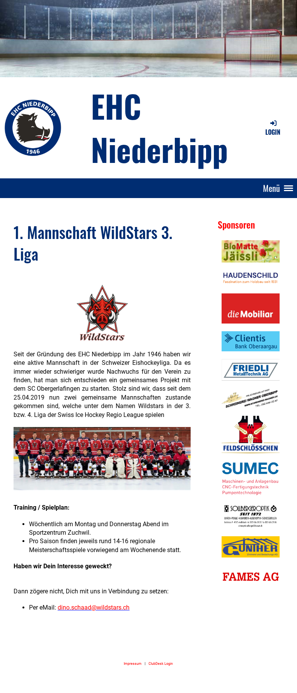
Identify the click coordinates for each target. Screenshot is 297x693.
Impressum (133, 663)
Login (272, 132)
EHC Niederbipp (159, 127)
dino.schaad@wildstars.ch (94, 607)
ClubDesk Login (160, 663)
